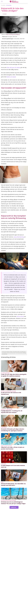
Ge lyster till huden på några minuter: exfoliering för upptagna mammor (12, 429)
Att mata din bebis (5, 372)
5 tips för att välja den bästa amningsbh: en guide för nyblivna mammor (14, 375)
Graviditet (3, 5)
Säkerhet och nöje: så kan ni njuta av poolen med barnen (12, 448)
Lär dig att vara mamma (6, 409)
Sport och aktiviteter (6, 445)
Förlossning (8, 5)
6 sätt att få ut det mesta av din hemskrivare (11, 393)
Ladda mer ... (14, 507)
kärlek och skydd (11, 76)
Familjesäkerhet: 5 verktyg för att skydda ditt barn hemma (11, 411)
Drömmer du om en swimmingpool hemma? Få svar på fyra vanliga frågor (13, 502)
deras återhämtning (19, 237)
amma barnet (20, 316)
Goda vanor (4, 427)
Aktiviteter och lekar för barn (8, 391)
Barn (2, 482)
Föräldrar (3, 464)
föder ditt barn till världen (13, 67)
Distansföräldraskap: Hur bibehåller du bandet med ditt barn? (13, 484)
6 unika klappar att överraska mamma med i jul (13, 466)
